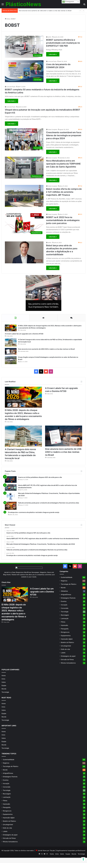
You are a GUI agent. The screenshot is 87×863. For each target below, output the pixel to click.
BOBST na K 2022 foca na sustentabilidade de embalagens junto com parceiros (63, 220)
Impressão (64, 625)
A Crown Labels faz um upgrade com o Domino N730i (24, 334)
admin (49, 37)
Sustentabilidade (66, 577)
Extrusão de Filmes (67, 659)
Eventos (63, 601)
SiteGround (81, 850)
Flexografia (64, 629)
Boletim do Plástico (67, 642)
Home (4, 675)
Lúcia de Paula (52, 61)
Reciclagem (65, 615)
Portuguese (69, 1)
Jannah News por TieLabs (46, 850)
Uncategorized (66, 646)
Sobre (4, 682)
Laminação (64, 618)
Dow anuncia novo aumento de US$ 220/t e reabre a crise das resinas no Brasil (45, 10)
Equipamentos (66, 635)
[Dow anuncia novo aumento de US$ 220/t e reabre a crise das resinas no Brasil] (11, 351)
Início (8, 19)
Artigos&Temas (66, 594)
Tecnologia (64, 611)
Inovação (64, 605)
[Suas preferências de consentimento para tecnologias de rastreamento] (83, 859)
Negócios (64, 581)
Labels (63, 653)
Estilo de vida (65, 649)
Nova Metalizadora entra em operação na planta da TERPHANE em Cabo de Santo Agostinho (63, 163)
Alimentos (64, 591)
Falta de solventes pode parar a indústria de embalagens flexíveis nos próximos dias (48, 503)
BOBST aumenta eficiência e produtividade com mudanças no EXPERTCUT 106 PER (63, 43)
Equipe (4, 685)
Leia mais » (53, 54)
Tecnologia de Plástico (68, 584)
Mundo (63, 587)
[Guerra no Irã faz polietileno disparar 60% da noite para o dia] (11, 479)
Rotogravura (65, 632)
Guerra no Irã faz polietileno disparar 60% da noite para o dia (40, 477)
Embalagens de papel (68, 656)
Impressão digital (66, 639)
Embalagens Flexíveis (68, 598)
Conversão (64, 608)
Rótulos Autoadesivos (68, 663)
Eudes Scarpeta (52, 129)
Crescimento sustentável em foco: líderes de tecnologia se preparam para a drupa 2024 (64, 135)
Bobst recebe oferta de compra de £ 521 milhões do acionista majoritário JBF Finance (64, 192)
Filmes (63, 622)
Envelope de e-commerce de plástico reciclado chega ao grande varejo (33, 512)
